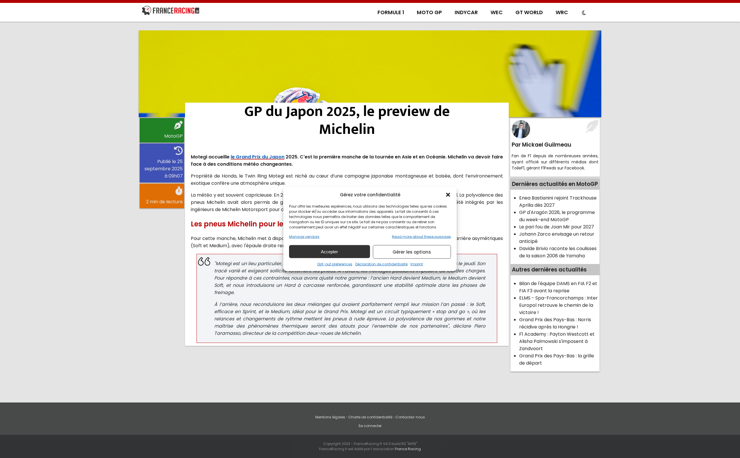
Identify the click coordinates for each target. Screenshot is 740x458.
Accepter (329, 251)
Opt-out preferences (334, 264)
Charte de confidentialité (370, 417)
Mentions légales (330, 417)
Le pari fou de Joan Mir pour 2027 (556, 227)
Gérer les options (412, 252)
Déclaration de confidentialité (381, 264)
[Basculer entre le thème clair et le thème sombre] (584, 13)
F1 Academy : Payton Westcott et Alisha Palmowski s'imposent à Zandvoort (557, 341)
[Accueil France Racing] (170, 11)
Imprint (416, 264)
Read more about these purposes (421, 236)
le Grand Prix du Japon (257, 157)
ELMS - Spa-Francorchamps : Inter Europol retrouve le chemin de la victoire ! (558, 305)
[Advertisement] (370, 73)
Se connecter (370, 425)
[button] (448, 194)
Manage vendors (304, 236)
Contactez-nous (410, 417)
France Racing (408, 448)
